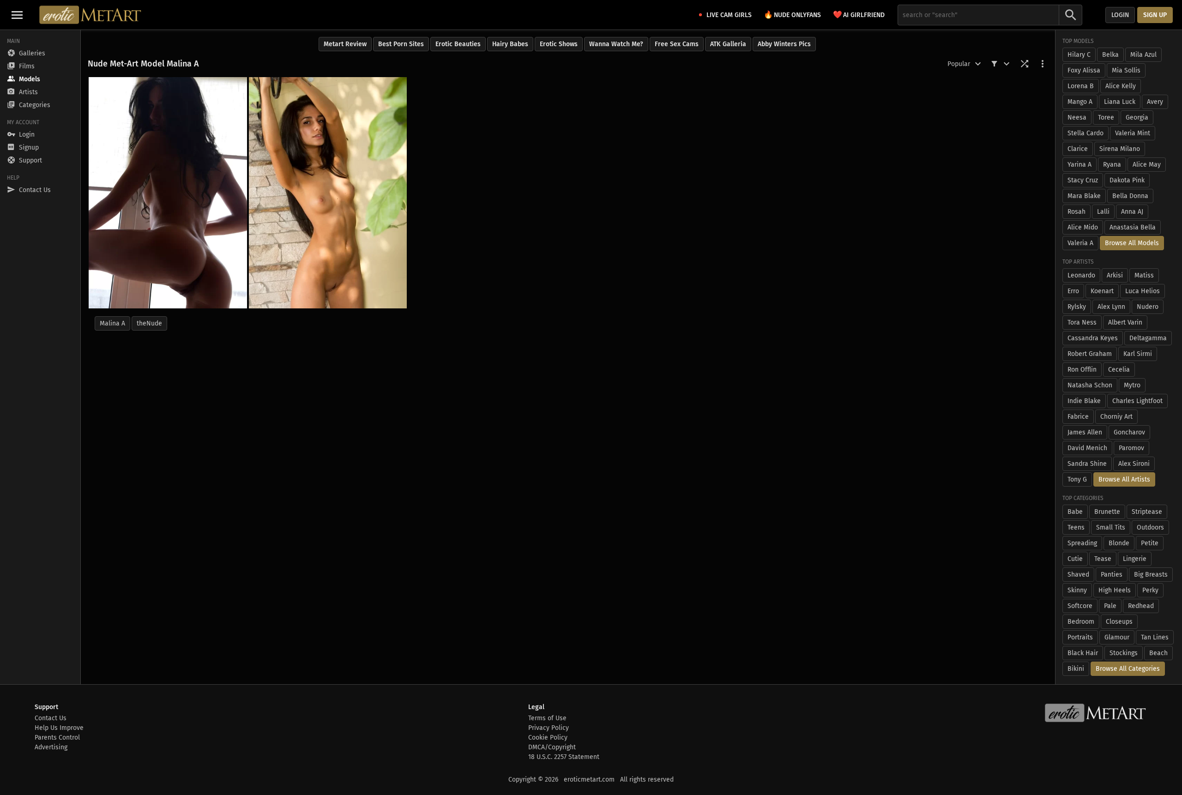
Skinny (1077, 590)
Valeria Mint (1132, 133)
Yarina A (1079, 165)
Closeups (1119, 622)
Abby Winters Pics (784, 44)
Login (1120, 15)
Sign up (1155, 15)
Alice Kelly (1120, 86)
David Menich (1087, 448)
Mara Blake (1084, 196)
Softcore (1079, 606)
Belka (1110, 55)
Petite (1149, 543)
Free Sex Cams (677, 44)
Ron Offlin (1082, 369)
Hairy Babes (510, 44)
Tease (1102, 559)
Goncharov (1129, 432)
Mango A (1079, 102)
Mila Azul (1143, 55)
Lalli (1103, 212)
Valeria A (1080, 243)
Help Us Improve (59, 728)
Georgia (1137, 117)
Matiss (1144, 275)
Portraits (1080, 637)
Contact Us (50, 718)
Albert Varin (1125, 322)
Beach (1158, 653)
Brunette (1107, 512)
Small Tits (1110, 527)
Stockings (1124, 653)
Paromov (1131, 448)
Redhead (1141, 606)
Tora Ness (1082, 322)
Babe (1075, 512)
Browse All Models (1132, 243)
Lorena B (1080, 86)
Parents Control (57, 737)
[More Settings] (1042, 63)
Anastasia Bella (1133, 227)
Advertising (51, 747)
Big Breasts (1151, 574)
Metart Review (345, 44)
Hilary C (1079, 55)
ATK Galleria (728, 44)
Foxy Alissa (1083, 70)
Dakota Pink (1127, 180)
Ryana (1112, 165)
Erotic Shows (559, 44)
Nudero (1147, 307)
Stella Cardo (1085, 133)
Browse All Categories (1128, 669)
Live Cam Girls (729, 15)
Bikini (1075, 669)
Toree (1106, 117)
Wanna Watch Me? (616, 44)
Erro (1073, 291)
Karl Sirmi (1137, 354)
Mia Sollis (1126, 70)
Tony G (1077, 479)
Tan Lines (1155, 637)
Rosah (1076, 212)
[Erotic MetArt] (91, 14)
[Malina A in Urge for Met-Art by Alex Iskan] (168, 192)
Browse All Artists (1124, 479)
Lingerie (1134, 559)
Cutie (1075, 559)
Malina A (112, 323)
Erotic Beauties (458, 44)
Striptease (1147, 512)
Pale (1110, 606)
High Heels (1114, 590)
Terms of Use (547, 718)
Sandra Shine (1087, 464)
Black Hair (1082, 653)
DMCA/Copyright (552, 747)
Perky (1150, 590)
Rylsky (1076, 307)
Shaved (1078, 574)
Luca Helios (1142, 291)
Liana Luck (1119, 102)
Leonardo (1081, 275)
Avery (1155, 102)
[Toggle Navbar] (17, 15)
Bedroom (1080, 622)
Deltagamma (1148, 338)
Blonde (1119, 543)
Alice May (1147, 165)
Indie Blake (1084, 401)
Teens (1076, 527)
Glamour (1116, 637)
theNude (149, 323)
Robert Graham (1089, 354)
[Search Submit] (1070, 15)
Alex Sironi (1134, 464)
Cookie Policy (547, 737)
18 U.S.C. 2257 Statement (563, 757)
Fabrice (1078, 417)
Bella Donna (1130, 196)
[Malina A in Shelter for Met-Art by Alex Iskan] (328, 192)
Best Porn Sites (401, 44)
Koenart (1102, 291)
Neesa (1076, 117)
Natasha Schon (1089, 385)
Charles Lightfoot (1137, 401)
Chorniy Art (1116, 417)
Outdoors (1150, 527)
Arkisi (1115, 275)
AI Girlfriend (859, 14)
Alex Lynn (1111, 307)
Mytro (1132, 385)
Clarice (1077, 149)
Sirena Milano (1119, 149)
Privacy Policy (548, 728)
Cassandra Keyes (1092, 338)
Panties (1111, 574)
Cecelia (1119, 369)
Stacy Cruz (1082, 180)
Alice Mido (1082, 227)
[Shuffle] (1024, 63)
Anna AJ (1132, 212)
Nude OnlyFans (792, 14)
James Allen (1084, 432)
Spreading (1082, 543)
